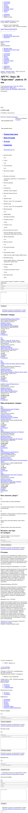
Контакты (6, 10)
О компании (7, 2)
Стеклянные (7, 694)
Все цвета (2, 338)
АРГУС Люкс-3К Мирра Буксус (9, 391)
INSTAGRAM (13, 29)
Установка (6, 7)
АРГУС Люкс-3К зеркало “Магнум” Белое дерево (14, 372)
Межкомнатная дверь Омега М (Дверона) (12, 439)
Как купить (7, 3)
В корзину (15, 117)
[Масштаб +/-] (6, 810)
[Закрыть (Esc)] (1, 810)
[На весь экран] (4, 810)
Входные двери (10, 71)
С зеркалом (7, 686)
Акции (5, 11)
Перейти (3, 333)
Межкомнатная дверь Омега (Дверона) (11, 481)
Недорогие (6, 684)
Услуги (7, 141)
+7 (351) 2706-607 (5, 667)
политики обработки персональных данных (14, 311)
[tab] (15, 128)
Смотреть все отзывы (6, 622)
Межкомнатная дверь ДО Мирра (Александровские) (9, 418)
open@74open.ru (5, 29)
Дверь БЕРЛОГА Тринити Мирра (9, 325)
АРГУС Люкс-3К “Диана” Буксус (10, 349)
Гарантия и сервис (9, 8)
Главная (3, 71)
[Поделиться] (2, 810)
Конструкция (9, 138)
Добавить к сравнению (10, 104)
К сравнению (4, 334)
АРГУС (21, 86)
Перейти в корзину (6, 323)
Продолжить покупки (6, 324)
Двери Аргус (12, 87)
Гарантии (8, 145)
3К (17, 86)
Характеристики (11, 134)
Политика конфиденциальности (12, 707)
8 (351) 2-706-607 (5, 21)
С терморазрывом (8, 687)
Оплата (6, 4)
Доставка (6, 6)
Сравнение (7, 14)
